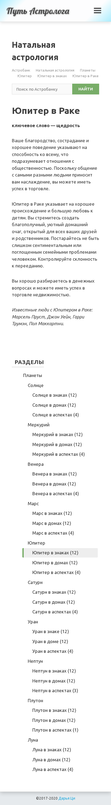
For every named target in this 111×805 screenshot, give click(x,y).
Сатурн (35, 582)
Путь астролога (37, 10)
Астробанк (21, 70)
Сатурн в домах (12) (53, 601)
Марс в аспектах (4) (53, 532)
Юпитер (25, 76)
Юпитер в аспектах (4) (56, 572)
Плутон (35, 700)
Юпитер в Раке (85, 76)
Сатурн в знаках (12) (54, 592)
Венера (36, 464)
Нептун (35, 661)
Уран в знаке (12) (50, 631)
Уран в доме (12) (50, 641)
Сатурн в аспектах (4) (55, 611)
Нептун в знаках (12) (54, 670)
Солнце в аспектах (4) (55, 414)
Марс (33, 503)
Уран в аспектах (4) (52, 651)
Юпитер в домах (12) (55, 562)
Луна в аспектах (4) (52, 769)
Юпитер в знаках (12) (55, 552)
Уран (33, 621)
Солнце (36, 385)
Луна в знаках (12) (51, 749)
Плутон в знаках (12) (54, 710)
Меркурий (39, 424)
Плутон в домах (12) (53, 720)
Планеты (87, 70)
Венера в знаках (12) (54, 473)
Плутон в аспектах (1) (55, 729)
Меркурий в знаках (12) (57, 434)
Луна (33, 739)
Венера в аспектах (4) (55, 493)
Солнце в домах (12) (54, 404)
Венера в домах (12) (54, 483)
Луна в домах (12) (51, 759)
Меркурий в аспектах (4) (58, 454)
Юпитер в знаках (52, 76)
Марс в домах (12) (51, 523)
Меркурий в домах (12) (57, 444)
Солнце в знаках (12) (54, 395)
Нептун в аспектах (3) (55, 690)
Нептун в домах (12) (53, 680)
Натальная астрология (55, 70)
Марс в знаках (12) (52, 513)
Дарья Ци (66, 798)
